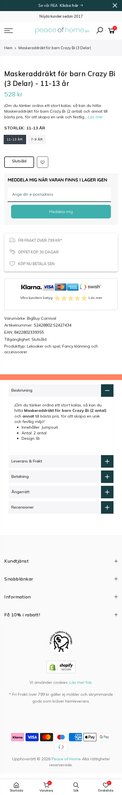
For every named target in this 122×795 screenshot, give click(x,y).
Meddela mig (61, 211)
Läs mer (95, 116)
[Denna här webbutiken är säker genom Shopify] (61, 666)
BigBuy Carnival (41, 318)
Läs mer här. (81, 682)
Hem (8, 48)
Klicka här (69, 5)
